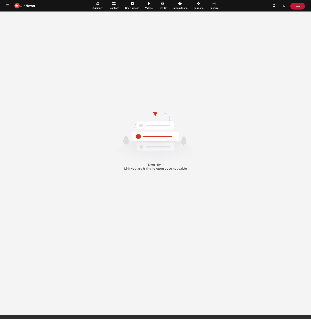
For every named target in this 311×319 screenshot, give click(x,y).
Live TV (162, 8)
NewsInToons (180, 8)
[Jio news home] (24, 5)
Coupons (199, 8)
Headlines (114, 8)
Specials (214, 8)
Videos (149, 8)
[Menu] (8, 5)
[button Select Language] (284, 6)
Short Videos (132, 8)
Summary (98, 8)
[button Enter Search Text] (274, 6)
